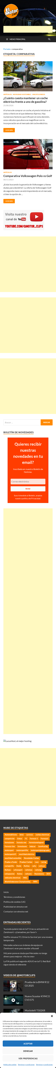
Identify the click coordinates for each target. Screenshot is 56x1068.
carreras (29, 835)
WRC (35, 882)
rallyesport (18, 870)
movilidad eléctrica (26, 854)
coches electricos (42, 835)
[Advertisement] (29, 29)
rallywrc (28, 874)
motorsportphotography (40, 850)
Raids (19, 866)
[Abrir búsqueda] (49, 39)
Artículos (7, 94)
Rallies (26, 866)
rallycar (42, 866)
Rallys (19, 874)
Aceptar (28, 1043)
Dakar (19, 838)
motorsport (9, 850)
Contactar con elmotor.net (16, 911)
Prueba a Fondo (11, 862)
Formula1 (44, 838)
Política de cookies (9, 1065)
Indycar (32, 846)
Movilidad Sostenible (22, 94)
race (36, 862)
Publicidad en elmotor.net (15, 906)
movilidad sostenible (13, 858)
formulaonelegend (36, 842)
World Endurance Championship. (17, 882)
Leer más (8, 129)
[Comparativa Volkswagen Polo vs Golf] (28, 154)
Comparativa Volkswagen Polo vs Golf (27, 176)
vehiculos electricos (12, 878)
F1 (26, 838)
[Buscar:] (28, 422)
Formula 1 (34, 838)
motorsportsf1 (10, 854)
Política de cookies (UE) (14, 901)
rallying (38, 870)
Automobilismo (11, 835)
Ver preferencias (28, 1058)
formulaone (9, 842)
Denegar (28, 1051)
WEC (25, 878)
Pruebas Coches (26, 862)
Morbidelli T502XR (35, 1010)
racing (43, 862)
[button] (52, 1016)
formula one (21, 842)
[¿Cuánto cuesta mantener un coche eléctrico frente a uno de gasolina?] (28, 76)
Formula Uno (10, 846)
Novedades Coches (31, 858)
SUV (48, 874)
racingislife (9, 866)
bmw (22, 835)
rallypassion (9, 874)
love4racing (43, 846)
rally (34, 866)
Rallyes (8, 870)
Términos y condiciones (26, 1065)
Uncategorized (38, 94)
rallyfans (28, 870)
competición (9, 838)
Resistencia (39, 874)
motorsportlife (22, 850)
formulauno (22, 846)
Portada (6, 49)
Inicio (6, 892)
